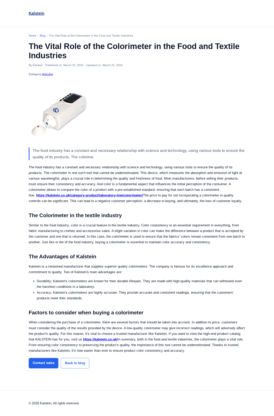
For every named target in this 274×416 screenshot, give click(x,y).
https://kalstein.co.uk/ (100, 339)
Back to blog (75, 363)
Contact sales (43, 363)
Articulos (47, 74)
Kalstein (36, 13)
